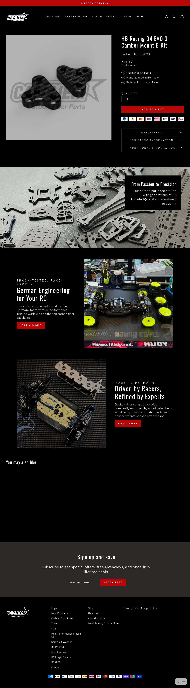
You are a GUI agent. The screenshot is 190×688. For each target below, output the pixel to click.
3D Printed (57, 647)
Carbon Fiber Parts (62, 618)
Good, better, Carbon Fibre (103, 623)
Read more (128, 423)
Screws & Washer (61, 642)
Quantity (129, 93)
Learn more (31, 325)
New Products (59, 613)
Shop (91, 608)
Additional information (153, 147)
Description (152, 132)
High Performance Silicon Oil (66, 635)
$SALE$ (56, 662)
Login (54, 608)
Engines (56, 628)
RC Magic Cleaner (61, 657)
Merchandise (59, 652)
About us (93, 613)
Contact (56, 667)
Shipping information (153, 140)
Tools (54, 623)
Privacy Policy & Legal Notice (140, 608)
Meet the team (96, 618)
